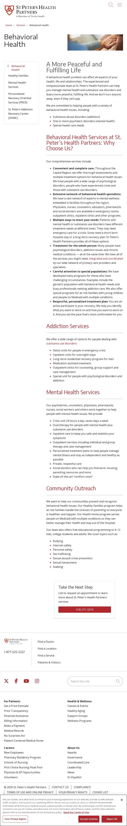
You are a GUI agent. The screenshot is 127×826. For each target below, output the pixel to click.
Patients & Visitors (49, 662)
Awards (72, 752)
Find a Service (46, 655)
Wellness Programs (79, 721)
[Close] (121, 800)
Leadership (74, 767)
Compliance (82, 787)
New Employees (14, 752)
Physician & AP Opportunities (22, 772)
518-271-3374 (84, 609)
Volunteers (11, 777)
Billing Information (15, 721)
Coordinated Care (78, 762)
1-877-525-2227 (14, 652)
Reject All (112, 818)
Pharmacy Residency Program (22, 757)
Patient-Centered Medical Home (23, 740)
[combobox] (95, 681)
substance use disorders (61, 343)
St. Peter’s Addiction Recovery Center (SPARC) (20, 114)
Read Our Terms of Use (76, 812)
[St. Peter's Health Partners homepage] (30, 18)
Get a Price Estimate (16, 706)
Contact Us (60, 787)
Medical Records (14, 730)
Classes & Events (77, 706)
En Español (74, 777)
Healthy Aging (76, 711)
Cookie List (100, 792)
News (70, 772)
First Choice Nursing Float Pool (23, 767)
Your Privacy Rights (73, 792)
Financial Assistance (16, 716)
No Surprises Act (14, 735)
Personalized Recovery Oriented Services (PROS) (19, 98)
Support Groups (77, 716)
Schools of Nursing (16, 762)
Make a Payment (14, 726)
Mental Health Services (17, 85)
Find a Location (47, 648)
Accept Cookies (89, 818)
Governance (74, 757)
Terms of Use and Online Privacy (30, 792)
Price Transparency (16, 711)
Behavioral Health (18, 68)
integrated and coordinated (105, 258)
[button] (120, 3)
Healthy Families (18, 75)
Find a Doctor (46, 641)
